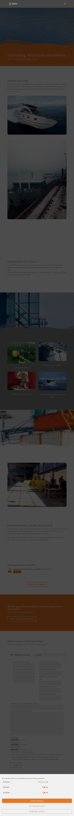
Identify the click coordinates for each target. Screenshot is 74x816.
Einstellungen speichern (37, 811)
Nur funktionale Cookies (37, 806)
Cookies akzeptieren (37, 801)
